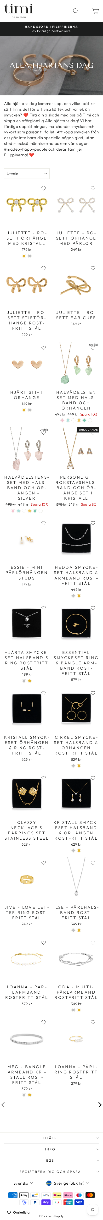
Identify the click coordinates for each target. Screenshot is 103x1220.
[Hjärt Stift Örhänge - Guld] (24, 410)
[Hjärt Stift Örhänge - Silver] (29, 410)
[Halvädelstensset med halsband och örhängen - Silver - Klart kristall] (40, 511)
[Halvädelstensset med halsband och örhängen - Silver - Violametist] (24, 511)
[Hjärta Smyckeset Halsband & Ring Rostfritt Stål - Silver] (24, 681)
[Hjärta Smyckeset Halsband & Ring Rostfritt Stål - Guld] (29, 681)
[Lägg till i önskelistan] (44, 188)
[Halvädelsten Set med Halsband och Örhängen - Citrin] (79, 420)
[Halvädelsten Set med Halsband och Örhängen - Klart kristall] (90, 420)
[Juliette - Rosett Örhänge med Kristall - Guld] (24, 256)
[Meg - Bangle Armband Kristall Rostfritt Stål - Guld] (29, 1095)
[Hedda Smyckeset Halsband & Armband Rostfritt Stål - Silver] (73, 595)
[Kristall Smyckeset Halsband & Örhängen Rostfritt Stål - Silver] (73, 850)
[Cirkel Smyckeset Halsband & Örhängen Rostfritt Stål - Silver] (73, 765)
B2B (50, 1160)
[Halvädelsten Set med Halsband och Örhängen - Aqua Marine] (68, 420)
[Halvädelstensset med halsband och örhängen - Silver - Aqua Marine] (18, 511)
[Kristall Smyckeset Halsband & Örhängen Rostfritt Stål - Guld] (79, 850)
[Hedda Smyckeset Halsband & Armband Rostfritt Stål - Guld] (79, 595)
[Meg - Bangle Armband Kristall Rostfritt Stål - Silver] (24, 1095)
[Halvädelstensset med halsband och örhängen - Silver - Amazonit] (35, 511)
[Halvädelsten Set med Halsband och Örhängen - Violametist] (73, 420)
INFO (50, 1149)
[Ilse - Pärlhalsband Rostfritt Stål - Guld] (79, 930)
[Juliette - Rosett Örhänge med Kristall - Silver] (29, 256)
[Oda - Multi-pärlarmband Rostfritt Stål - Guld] (79, 1010)
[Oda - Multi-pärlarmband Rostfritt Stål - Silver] (73, 1010)
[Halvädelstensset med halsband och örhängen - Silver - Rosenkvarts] (13, 511)
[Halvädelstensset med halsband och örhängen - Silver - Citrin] (29, 511)
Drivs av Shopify (51, 1216)
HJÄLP (50, 1138)
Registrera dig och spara (50, 1172)
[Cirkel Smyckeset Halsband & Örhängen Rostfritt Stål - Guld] (79, 765)
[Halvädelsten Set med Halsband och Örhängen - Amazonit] (84, 420)
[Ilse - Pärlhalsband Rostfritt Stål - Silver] (73, 930)
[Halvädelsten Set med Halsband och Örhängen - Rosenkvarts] (62, 420)
